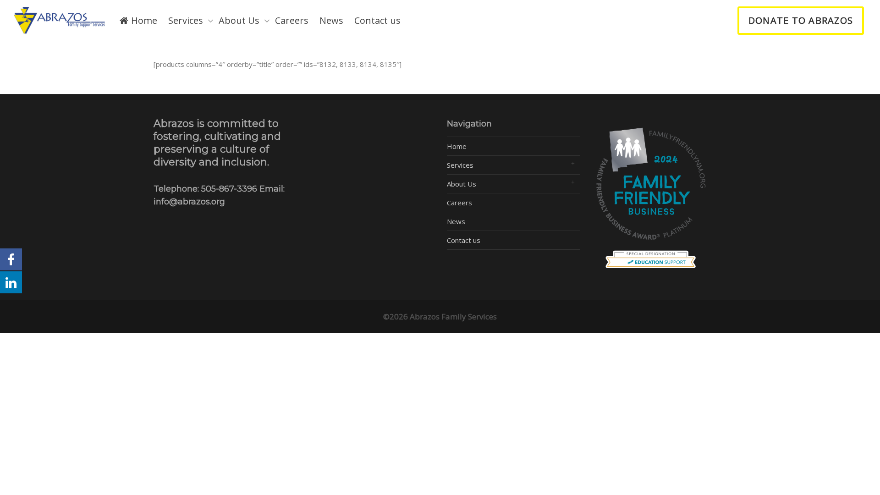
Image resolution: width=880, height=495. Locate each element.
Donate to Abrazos (800, 20)
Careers (291, 20)
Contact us (377, 20)
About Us (240, 20)
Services (186, 20)
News (331, 20)
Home (143, 20)
